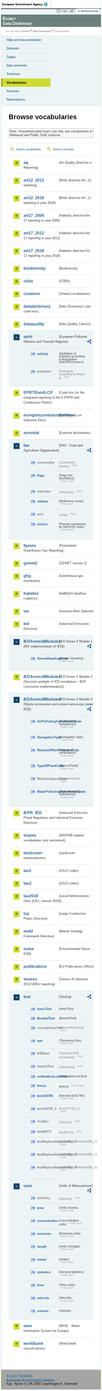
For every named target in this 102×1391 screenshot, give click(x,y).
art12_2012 (34, 180)
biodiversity (35, 268)
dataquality (34, 324)
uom (28, 1186)
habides (31, 593)
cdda (28, 281)
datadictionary (37, 306)
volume (43, 1311)
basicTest (44, 1009)
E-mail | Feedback (19, 1375)
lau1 (27, 870)
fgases (30, 545)
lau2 (27, 883)
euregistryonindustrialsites (41, 415)
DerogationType (47, 737)
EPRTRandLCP (38, 392)
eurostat (31, 433)
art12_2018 (34, 198)
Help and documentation (23, 40)
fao (26, 445)
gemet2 (30, 563)
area (40, 1208)
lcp (26, 913)
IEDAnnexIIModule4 (41, 699)
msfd (28, 931)
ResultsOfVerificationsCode (47, 750)
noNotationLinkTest (47, 1076)
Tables (11, 57)
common (32, 294)
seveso (30, 979)
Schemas (13, 74)
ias (26, 611)
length (42, 1246)
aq (26, 162)
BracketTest (46, 1018)
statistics (44, 1272)
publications (35, 966)
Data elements (16, 65)
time (40, 1285)
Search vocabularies (28, 149)
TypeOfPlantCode (47, 766)
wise (28, 1326)
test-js (41, 1086)
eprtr (28, 337)
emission (44, 1234)
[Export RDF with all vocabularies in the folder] (89, 342)
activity (42, 354)
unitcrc (42, 524)
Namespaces (15, 99)
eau (40, 1041)
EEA (26, 4)
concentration (47, 1221)
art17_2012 (34, 233)
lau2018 (31, 896)
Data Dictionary (42, 31)
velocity (43, 1298)
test (27, 997)
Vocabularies (16, 82)
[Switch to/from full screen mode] (73, 11)
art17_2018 (34, 251)
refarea (42, 501)
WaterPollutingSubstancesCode (47, 791)
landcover (33, 853)
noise (29, 949)
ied (26, 624)
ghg (27, 576)
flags (41, 475)
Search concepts (63, 149)
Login (64, 10)
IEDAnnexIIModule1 (41, 641)
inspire (30, 835)
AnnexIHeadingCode (47, 658)
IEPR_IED (33, 813)
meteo (42, 1259)
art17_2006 (34, 215)
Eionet (25, 31)
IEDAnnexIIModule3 (41, 677)
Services (12, 91)
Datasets (12, 48)
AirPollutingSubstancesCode (47, 721)
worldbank (33, 1343)
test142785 (45, 1096)
